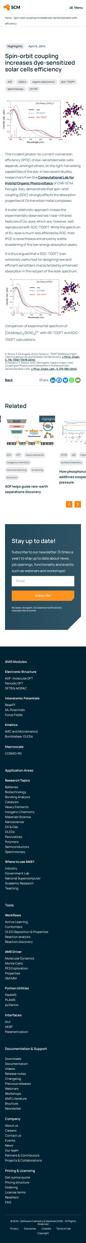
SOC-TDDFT (68, 82)
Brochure (11, 1103)
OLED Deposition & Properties (26, 932)
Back (9, 380)
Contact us (13, 1135)
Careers (10, 1130)
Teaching (11, 888)
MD (74, 455)
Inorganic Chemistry (19, 812)
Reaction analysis (17, 937)
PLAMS (10, 1000)
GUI (7, 1022)
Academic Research (19, 883)
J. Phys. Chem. (40, 369)
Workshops (13, 1093)
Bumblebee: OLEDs (19, 736)
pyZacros (11, 1005)
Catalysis (12, 802)
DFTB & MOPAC (16, 688)
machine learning (17, 470)
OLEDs (10, 832)
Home (8, 17)
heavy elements (35, 455)
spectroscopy (15, 89)
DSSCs (22, 82)
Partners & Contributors (22, 1155)
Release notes (15, 1073)
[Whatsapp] (71, 380)
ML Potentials (15, 710)
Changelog (13, 1078)
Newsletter (13, 1108)
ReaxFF (10, 705)
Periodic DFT (14, 683)
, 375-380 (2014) (67, 369)
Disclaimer (30, 1228)
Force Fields (14, 715)
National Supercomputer (22, 878)
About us (11, 1125)
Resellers (12, 1197)
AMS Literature (16, 1098)
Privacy (14, 1228)
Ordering (11, 1187)
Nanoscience (14, 822)
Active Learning (16, 922)
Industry (11, 868)
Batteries (11, 787)
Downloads (13, 1059)
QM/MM (11, 978)
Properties (12, 973)
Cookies (46, 1228)
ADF (10, 82)
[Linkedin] (53, 380)
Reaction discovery (19, 942)
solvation (12, 477)
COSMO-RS (13, 753)
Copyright (43, 1233)
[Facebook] (59, 380)
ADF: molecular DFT (19, 678)
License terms (15, 1192)
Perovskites (13, 837)
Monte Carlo (14, 963)
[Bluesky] (65, 380)
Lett (51, 369)
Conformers (13, 927)
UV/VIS (33, 89)
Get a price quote (17, 1177)
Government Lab (17, 873)
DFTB (64, 455)
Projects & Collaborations (23, 1160)
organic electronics (43, 82)
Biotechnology (15, 792)
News (9, 1145)
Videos (10, 1068)
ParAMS (10, 995)
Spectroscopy (15, 852)
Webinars (12, 1088)
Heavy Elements (17, 807)
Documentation (16, 1064)
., (55, 369)
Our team (11, 1150)
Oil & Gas (11, 827)
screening (37, 470)
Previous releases (18, 1083)
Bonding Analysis (17, 797)
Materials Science (18, 817)
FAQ (8, 1202)
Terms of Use (63, 1228)
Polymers (12, 842)
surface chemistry (71, 462)
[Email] (78, 380)
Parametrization (16, 1032)
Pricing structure (17, 1182)
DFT (18, 455)
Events (10, 1140)
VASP (9, 1027)
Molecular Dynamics (19, 958)
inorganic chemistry (18, 462)
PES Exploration (16, 968)
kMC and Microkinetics (21, 731)
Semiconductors (17, 847)
